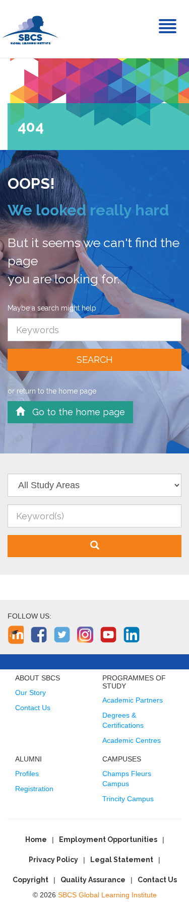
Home (36, 839)
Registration (34, 789)
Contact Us (32, 708)
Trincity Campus (128, 799)
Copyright (30, 880)
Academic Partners (132, 700)
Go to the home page (75, 412)
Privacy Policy (53, 860)
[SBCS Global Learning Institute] (30, 29)
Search (95, 359)
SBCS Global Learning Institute (107, 895)
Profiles (27, 774)
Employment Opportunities (108, 839)
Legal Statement (121, 860)
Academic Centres (131, 740)
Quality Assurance (92, 880)
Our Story (30, 692)
